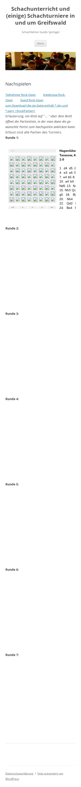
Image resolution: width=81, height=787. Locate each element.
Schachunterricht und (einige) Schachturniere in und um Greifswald (40, 15)
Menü (40, 43)
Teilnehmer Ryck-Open (20, 95)
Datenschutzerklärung (19, 773)
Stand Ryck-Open (31, 100)
